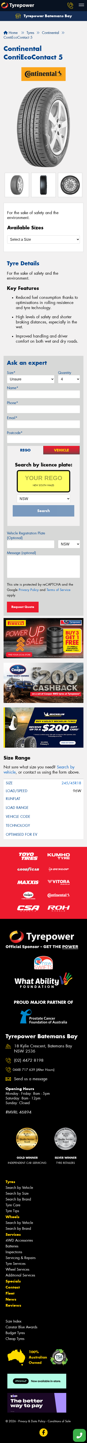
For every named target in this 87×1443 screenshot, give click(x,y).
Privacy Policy (29, 590)
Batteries (12, 1246)
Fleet (10, 1293)
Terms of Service (58, 590)
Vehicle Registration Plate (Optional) (26, 535)
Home (13, 32)
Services (13, 1234)
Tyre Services (15, 1263)
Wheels (12, 1216)
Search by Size (17, 1193)
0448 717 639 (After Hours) (33, 1069)
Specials (13, 1281)
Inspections (14, 1252)
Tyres (10, 1181)
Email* (12, 418)
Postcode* (15, 432)
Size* (11, 372)
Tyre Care (13, 1205)
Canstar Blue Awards (21, 1327)
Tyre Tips (12, 1211)
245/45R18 (71, 783)
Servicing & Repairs (20, 1257)
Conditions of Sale (59, 1421)
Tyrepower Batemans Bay (47, 15)
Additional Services (20, 1275)
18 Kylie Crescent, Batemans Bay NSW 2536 (43, 1049)
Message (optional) (21, 553)
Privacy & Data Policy (31, 1421)
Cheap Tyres (15, 1338)
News (11, 1299)
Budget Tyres (15, 1333)
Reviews (13, 1305)
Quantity (64, 372)
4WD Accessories (19, 1240)
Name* (12, 388)
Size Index (13, 1321)
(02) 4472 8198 (29, 1060)
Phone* (12, 403)
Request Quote (22, 607)
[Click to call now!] (70, 5)
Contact (13, 1287)
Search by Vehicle (19, 1187)
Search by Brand (18, 1199)
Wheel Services (17, 1269)
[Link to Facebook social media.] (43, 1432)
